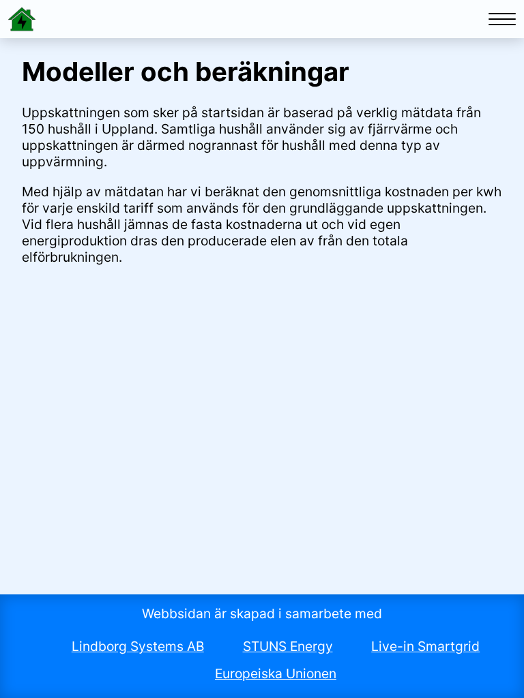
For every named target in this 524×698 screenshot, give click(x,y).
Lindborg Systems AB (138, 646)
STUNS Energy (288, 646)
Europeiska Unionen (275, 673)
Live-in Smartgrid (425, 646)
